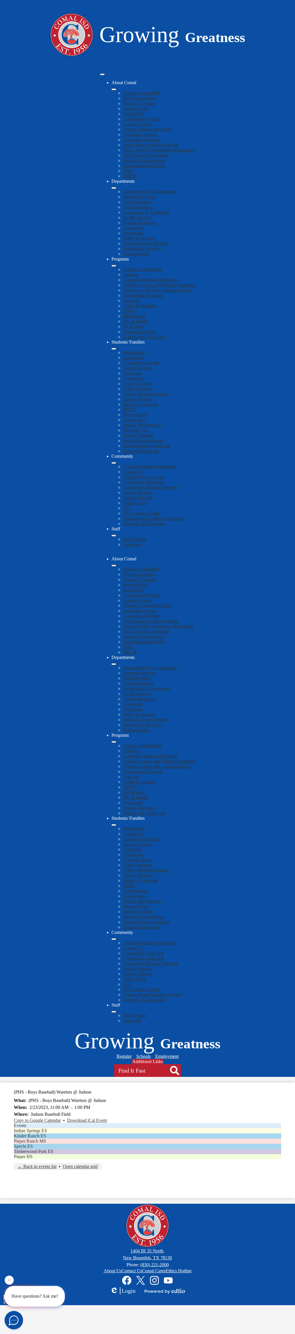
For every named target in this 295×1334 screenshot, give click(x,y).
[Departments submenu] (113, 188)
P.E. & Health (135, 321)
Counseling (133, 378)
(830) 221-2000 (154, 1264)
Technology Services (142, 248)
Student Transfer (138, 435)
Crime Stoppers (137, 388)
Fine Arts (131, 300)
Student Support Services (146, 243)
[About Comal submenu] (113, 89)
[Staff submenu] (113, 535)
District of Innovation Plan (147, 129)
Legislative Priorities (141, 139)
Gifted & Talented (139, 305)
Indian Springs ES (30, 1130)
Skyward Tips (135, 430)
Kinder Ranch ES (30, 1135)
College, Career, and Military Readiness (159, 284)
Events (20, 1125)
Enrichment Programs (142, 295)
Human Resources (139, 222)
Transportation (136, 253)
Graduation (133, 357)
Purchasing (133, 233)
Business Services (139, 196)
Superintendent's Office (144, 165)
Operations (133, 227)
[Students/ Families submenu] (113, 349)
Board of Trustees (139, 103)
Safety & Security (139, 238)
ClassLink (132, 373)
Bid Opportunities (139, 98)
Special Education (139, 331)
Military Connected (140, 404)
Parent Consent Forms (143, 440)
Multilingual (134, 316)
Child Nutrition (137, 201)
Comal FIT (133, 471)
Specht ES (23, 1146)
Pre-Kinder (133, 326)
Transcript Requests (141, 451)
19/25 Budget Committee (146, 155)
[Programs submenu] (113, 266)
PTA (127, 508)
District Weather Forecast (146, 393)
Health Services (137, 217)
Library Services (138, 399)
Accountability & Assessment (150, 191)
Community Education (143, 482)
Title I (128, 170)
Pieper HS (23, 1156)
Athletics (131, 274)
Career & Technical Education (150, 279)
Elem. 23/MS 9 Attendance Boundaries (158, 150)
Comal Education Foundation (150, 466)
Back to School (137, 367)
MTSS (129, 409)
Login (128, 1291)
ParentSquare (135, 414)
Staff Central (134, 539)
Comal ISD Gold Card (143, 476)
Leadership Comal (139, 134)
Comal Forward (137, 124)
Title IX (130, 176)
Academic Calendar (141, 362)
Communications (138, 207)
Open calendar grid (80, 1166)
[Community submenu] (113, 463)
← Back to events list (37, 1166)
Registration (134, 352)
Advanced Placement (142, 269)
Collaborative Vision (141, 118)
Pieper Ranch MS (30, 1141)
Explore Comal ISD (141, 93)
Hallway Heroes (138, 497)
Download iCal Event (87, 1120)
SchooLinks (134, 419)
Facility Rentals (137, 492)
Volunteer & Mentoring (144, 523)
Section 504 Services (142, 425)
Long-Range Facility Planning (150, 144)
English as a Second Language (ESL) (157, 290)
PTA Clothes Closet (141, 513)
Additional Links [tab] (147, 1061)
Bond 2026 (133, 113)
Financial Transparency (144, 160)
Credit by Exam (137, 383)
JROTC (130, 310)
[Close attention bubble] (9, 1280)
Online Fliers (135, 502)
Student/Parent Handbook (146, 445)
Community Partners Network (150, 487)
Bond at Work (136, 108)
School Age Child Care (144, 336)
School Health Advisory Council (152, 518)
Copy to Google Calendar (37, 1120)
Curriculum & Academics (146, 212)
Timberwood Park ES (33, 1151)
